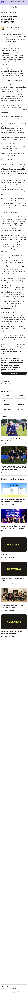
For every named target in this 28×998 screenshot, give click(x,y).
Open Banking (7, 400)
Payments (12, 383)
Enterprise (7, 404)
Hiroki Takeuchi (15, 27)
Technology (20, 409)
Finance (21, 400)
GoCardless (13, 12)
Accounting (20, 404)
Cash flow (20, 395)
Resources (4, 12)
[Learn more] (26, 2)
